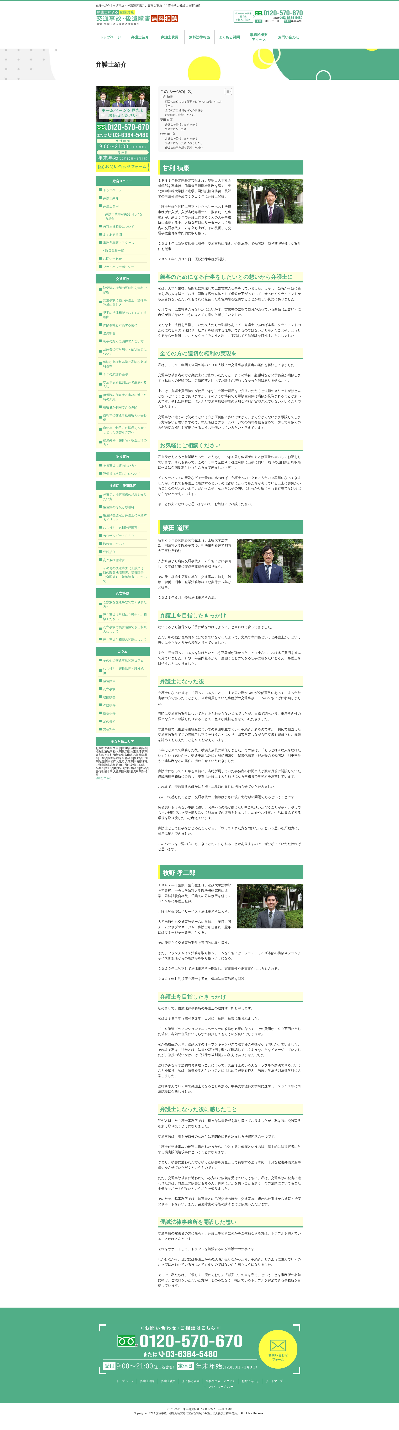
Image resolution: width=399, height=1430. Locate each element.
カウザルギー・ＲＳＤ (118, 535)
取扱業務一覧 (114, 250)
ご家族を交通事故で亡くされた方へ (125, 604)
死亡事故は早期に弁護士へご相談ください (125, 616)
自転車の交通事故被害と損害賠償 (125, 417)
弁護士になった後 (176, 129)
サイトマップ (274, 1381)
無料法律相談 (199, 36)
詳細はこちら (104, 778)
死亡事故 (109, 689)
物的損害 (109, 697)
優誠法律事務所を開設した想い (184, 147)
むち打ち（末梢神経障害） (121, 527)
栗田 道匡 (166, 119)
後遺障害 (109, 681)
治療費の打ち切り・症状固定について (125, 351)
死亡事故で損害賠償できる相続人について (125, 629)
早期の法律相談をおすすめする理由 (125, 314)
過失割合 (109, 333)
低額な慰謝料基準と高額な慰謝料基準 (125, 363)
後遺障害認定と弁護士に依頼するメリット (125, 517)
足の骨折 (109, 721)
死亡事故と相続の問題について (125, 639)
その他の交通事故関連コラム (123, 660)
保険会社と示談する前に (120, 325)
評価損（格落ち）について (121, 473)
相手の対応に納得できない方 (123, 341)
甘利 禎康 (166, 96)
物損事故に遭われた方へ (120, 465)
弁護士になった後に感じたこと (184, 143)
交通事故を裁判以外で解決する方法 (125, 384)
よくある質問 (229, 36)
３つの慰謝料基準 (115, 374)
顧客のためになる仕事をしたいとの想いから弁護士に (193, 103)
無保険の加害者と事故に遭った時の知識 (125, 396)
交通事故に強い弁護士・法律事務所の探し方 (125, 302)
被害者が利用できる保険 (120, 407)
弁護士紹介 (140, 36)
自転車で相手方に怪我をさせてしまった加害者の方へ (125, 429)
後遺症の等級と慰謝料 (118, 507)
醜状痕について (114, 543)
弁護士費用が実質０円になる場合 (124, 216)
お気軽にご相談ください (180, 115)
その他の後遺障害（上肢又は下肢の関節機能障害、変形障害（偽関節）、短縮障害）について (125, 574)
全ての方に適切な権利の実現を (184, 110)
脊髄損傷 (109, 552)
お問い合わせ (288, 36)
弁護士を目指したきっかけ (181, 124)
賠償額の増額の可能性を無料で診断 (125, 289)
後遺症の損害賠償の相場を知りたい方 (125, 496)
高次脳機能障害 (114, 560)
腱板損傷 (109, 713)
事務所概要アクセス (259, 37)
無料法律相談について (118, 226)
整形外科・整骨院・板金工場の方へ (125, 442)
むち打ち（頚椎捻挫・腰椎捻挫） (123, 670)
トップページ (110, 36)
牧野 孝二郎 (168, 133)
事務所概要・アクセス (118, 242)
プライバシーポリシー (118, 266)
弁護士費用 (170, 36)
